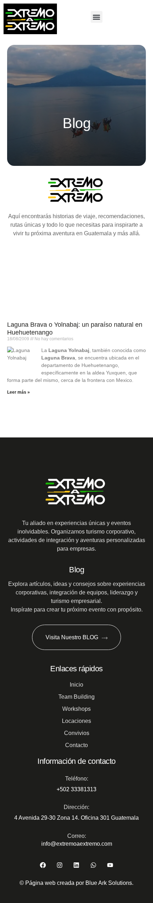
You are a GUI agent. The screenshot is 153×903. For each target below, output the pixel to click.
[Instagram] (59, 865)
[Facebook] (42, 865)
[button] (96, 17)
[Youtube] (110, 865)
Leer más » (18, 392)
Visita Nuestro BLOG (72, 637)
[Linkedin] (76, 865)
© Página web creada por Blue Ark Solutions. (76, 883)
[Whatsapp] (93, 865)
